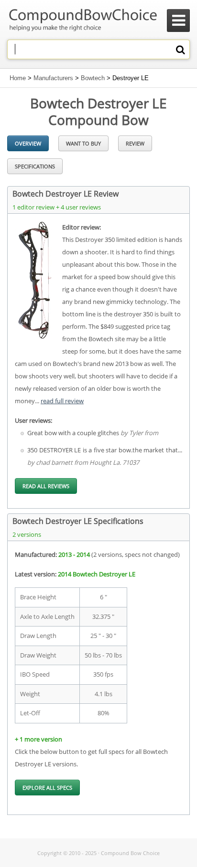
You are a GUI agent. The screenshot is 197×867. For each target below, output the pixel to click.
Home (18, 78)
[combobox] (98, 49)
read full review (62, 401)
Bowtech (93, 78)
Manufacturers (53, 78)
